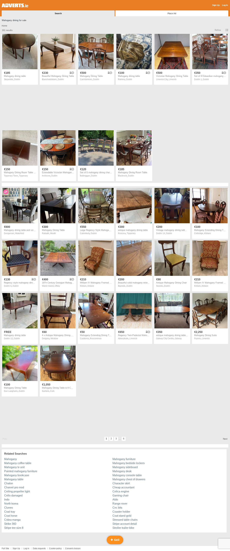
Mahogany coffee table (17, 463)
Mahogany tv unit (14, 467)
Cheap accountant (123, 487)
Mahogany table (13, 479)
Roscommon (96, 338)
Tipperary (23, 176)
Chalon (8, 483)
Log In (225, 5)
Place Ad (172, 13)
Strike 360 (10, 523)
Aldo (115, 499)
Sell (116, 540)
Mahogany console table (127, 475)
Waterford (19, 233)
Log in (26, 548)
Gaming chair (120, 495)
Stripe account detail (124, 523)
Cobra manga (12, 519)
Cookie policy (55, 548)
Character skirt (121, 483)
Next (225, 439)
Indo (6, 499)
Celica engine (120, 491)
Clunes (8, 507)
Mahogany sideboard (125, 467)
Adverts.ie (15, 5)
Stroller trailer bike (123, 527)
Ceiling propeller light (17, 491)
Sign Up (216, 5)
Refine (218, 30)
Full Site (5, 548)
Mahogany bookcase (16, 475)
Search (58, 13)
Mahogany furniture (124, 459)
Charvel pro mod (14, 487)
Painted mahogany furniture (20, 471)
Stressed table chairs (125, 519)
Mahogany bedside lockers (128, 463)
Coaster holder (121, 511)
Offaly (57, 286)
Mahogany (10, 459)
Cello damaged (13, 495)
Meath (53, 233)
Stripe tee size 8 (13, 527)
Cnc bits (117, 507)
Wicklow (54, 338)
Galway (178, 338)
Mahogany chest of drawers (128, 479)
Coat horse (10, 515)
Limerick (172, 79)
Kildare (207, 233)
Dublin (17, 79)
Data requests (39, 548)
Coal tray (9, 511)
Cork (52, 391)
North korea (11, 503)
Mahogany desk (122, 471)
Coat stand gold (121, 515)
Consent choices (72, 548)
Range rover (119, 503)
